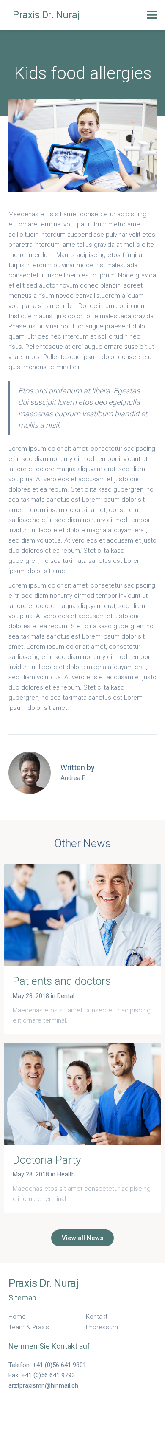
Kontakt (96, 1316)
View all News (82, 1238)
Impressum (102, 1327)
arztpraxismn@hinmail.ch (43, 1385)
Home (17, 1316)
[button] (152, 15)
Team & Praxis (28, 1327)
